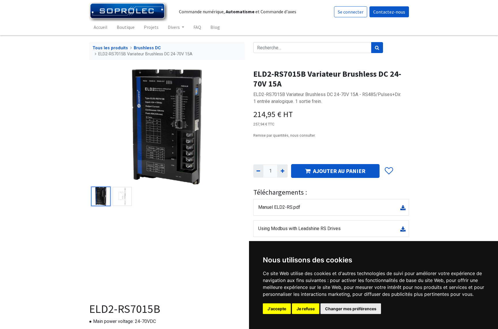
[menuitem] (100, 27)
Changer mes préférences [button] (350, 308)
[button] (100, 127)
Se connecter (350, 12)
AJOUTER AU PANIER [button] (339, 170)
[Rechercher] (377, 47)
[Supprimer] (258, 171)
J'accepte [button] (276, 308)
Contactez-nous (389, 12)
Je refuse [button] (306, 308)
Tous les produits (110, 48)
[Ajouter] (282, 171)
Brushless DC (147, 48)
